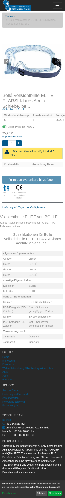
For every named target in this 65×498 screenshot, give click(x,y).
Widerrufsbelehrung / (27, 368)
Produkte (10, 16)
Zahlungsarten (10, 398)
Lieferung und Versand (15, 394)
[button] (6, 61)
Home (5, 357)
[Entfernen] (5, 143)
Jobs (5, 375)
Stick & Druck (10, 390)
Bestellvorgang (10, 405)
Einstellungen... (10, 493)
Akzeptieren (55, 493)
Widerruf (20, 401)
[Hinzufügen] (19, 143)
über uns (7, 379)
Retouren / (8, 401)
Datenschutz (9, 364)
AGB (5, 372)
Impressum (8, 360)
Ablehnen (41, 493)
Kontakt (6, 420)
